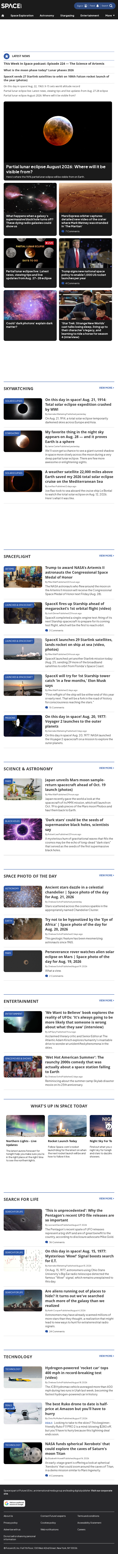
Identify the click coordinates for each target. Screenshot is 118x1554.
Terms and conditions (88, 1515)
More (108, 15)
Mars (8, 781)
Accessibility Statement (89, 1522)
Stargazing (67, 15)
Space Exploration (22, 15)
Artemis (9, 568)
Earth (8, 920)
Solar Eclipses (13, 400)
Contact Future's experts (53, 1515)
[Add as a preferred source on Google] (14, 1503)
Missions (10, 717)
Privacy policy (11, 1522)
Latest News (21, 56)
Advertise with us (12, 1529)
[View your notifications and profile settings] (97, 6)
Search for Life (14, 1211)
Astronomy (47, 15)
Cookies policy (48, 1522)
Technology (13, 1369)
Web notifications (50, 1529)
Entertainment (90, 15)
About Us (8, 1515)
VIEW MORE (106, 387)
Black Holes (12, 821)
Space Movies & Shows (18, 1058)
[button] (107, 5)
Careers (81, 1529)
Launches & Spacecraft (19, 604)
